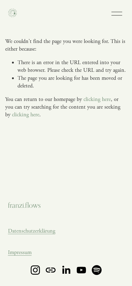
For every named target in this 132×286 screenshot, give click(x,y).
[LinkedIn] (66, 270)
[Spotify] (97, 270)
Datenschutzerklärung (31, 230)
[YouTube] (81, 270)
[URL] (51, 270)
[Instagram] (35, 270)
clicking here (97, 99)
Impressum (20, 252)
